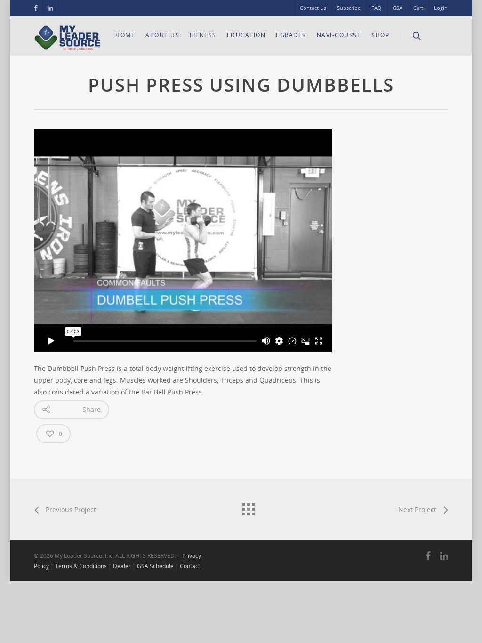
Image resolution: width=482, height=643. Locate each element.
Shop (380, 35)
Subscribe (349, 7)
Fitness (203, 35)
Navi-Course (339, 35)
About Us (162, 35)
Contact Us (313, 7)
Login (441, 7)
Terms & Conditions (81, 566)
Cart (418, 7)
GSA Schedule (155, 566)
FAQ (376, 7)
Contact (190, 566)
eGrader (291, 35)
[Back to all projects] (248, 507)
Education (246, 35)
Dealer (122, 566)
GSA (397, 7)
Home (125, 35)
